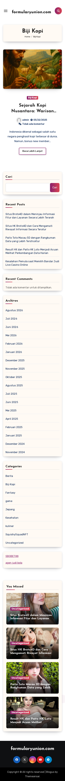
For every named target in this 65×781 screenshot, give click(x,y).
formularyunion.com (31, 12)
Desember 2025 (15, 360)
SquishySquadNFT (17, 534)
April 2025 (12, 418)
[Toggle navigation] (5, 11)
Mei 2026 (11, 335)
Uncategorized (15, 542)
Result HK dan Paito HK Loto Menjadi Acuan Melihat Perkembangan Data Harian (32, 251)
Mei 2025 (11, 410)
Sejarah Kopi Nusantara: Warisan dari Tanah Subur (32, 111)
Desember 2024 (15, 443)
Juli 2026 (11, 318)
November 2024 (15, 452)
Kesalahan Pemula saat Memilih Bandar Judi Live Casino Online (32, 263)
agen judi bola (14, 562)
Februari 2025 (14, 427)
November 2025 (15, 368)
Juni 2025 (12, 402)
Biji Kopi (32, 97)
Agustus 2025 (14, 385)
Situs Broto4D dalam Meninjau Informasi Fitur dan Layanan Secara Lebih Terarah (30, 216)
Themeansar (32, 776)
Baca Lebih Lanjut (32, 151)
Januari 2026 (14, 352)
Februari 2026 (14, 343)
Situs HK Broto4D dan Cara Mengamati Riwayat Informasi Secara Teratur (29, 227)
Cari (9, 176)
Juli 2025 (11, 393)
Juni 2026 (12, 327)
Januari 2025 (14, 435)
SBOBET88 (12, 556)
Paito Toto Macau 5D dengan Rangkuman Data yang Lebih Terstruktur (30, 239)
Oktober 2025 (14, 377)
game (9, 501)
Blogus (50, 771)
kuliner (10, 526)
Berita (9, 476)
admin (25, 120)
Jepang (10, 509)
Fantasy (10, 492)
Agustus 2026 (14, 310)
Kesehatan (12, 517)
